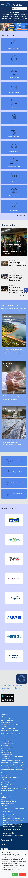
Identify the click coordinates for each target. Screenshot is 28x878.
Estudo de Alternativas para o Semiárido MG (13, 788)
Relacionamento (6, 14)
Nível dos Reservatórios (7, 781)
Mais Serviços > (22, 215)
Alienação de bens (8, 16)
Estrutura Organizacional (8, 751)
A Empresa (4, 717)
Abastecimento (5, 775)
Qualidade (4, 786)
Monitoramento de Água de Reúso (13, 835)
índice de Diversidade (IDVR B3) (12, 826)
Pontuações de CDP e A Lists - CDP (13, 818)
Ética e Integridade (6, 754)
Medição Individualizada (7, 790)
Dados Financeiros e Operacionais (10, 724)
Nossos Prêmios (5, 722)
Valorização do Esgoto (7, 803)
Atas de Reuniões (6, 753)
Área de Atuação (6, 719)
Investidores (15, 14)
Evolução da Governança (8, 743)
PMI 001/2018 (4, 805)
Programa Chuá (7, 811)
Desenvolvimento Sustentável (9, 732)
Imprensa (4, 18)
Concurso (4, 726)
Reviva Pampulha (9, 20)
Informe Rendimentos (21, 20)
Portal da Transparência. (8, 728)
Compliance (23, 14)
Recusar (23, 874)
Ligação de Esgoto (6, 796)
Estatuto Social (5, 749)
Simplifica (17, 12)
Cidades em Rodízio (6, 783)
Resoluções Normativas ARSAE (9, 730)
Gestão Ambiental (8, 813)
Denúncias (24, 12)
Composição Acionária (7, 747)
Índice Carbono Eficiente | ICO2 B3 (13, 824)
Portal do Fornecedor (20, 16)
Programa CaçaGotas (7, 785)
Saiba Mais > (23, 296)
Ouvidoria (11, 12)
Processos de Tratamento (8, 801)
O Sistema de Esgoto (7, 800)
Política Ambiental (8, 815)
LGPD (9, 18)
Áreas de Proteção (8, 832)
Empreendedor (16, 18)
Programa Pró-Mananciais (10, 817)
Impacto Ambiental (8, 834)
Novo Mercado (5, 745)
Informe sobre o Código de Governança (12, 764)
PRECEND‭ (3, 798)
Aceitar (15, 874)
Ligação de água (5, 779)
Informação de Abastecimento (9, 777)
